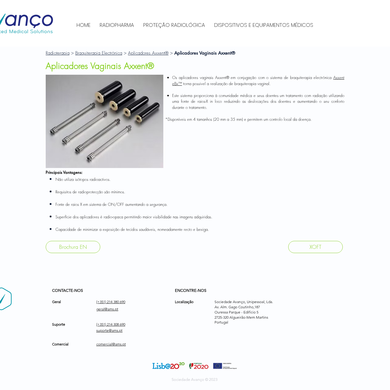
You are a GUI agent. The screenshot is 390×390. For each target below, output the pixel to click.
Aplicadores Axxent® (148, 53)
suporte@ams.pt (109, 330)
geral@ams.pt (107, 309)
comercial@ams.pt (111, 344)
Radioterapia (57, 53)
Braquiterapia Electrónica (98, 53)
